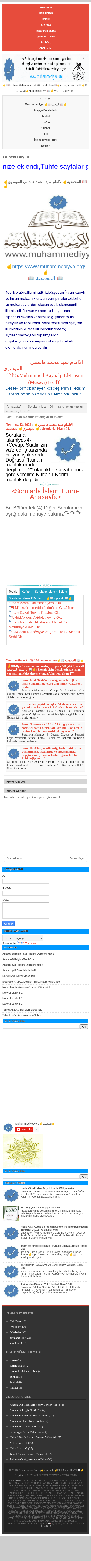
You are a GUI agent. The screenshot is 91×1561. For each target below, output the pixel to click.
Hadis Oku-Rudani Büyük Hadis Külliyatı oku (47, 1188)
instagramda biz (46, 30)
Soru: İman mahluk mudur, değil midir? (34, 417)
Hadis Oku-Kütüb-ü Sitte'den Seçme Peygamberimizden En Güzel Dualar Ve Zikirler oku (54, 1228)
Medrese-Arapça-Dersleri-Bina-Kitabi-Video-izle (31, 981)
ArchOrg (46, 42)
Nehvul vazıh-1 (19, 1442)
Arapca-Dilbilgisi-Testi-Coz (18, 959)
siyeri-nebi (16, 1343)
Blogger (45, 1526)
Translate (30, 943)
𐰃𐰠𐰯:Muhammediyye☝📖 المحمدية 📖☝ (57, 660)
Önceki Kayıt (77, 858)
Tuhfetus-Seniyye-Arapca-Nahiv (21, 1015)
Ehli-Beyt (15, 1321)
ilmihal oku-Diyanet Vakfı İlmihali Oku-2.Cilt (46, 1284)
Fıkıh (45, 134)
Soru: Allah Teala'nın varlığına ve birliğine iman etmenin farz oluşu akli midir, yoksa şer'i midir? (52, 684)
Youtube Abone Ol (17, 660)
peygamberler (17, 1337)
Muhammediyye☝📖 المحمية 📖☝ (45, 104)
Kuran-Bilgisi (17, 1365)
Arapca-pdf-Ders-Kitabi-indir (19, 970)
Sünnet (45, 128)
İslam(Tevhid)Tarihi (45, 139)
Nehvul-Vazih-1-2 (12, 998)
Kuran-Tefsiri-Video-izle (23, 1371)
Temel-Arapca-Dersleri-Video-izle (22, 1009)
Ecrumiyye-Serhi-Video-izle (18, 976)
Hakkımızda (46, 13)
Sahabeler (15, 1332)
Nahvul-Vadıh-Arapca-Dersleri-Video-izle (26, 987)
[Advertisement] (45, 550)
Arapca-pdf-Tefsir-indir (23, 1426)
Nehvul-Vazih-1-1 (12, 992)
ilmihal (14, 1387)
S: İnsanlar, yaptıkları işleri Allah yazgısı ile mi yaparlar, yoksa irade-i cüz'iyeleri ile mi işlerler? (53, 706)
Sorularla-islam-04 (40, 406)
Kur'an (46, 122)
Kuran (13, 1360)
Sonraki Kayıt (14, 858)
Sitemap (46, 24)
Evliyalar (15, 1326)
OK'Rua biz (46, 48)
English (45, 145)
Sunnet (14, 1376)
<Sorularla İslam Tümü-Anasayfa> (45, 494)
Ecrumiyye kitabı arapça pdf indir (40, 1207)
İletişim (46, 18)
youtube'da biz (46, 36)
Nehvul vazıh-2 (19, 1448)
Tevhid (46, 116)
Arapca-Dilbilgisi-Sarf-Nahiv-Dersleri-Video (28, 953)
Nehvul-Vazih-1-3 (12, 1004)
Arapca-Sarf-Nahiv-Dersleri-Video (22, 964)
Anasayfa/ (14, 406)
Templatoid (14, 1480)
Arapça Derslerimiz (45, 110)
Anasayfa (46, 7)
